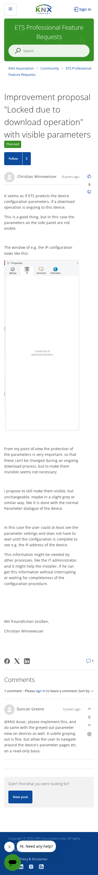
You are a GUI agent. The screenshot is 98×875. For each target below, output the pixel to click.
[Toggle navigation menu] (10, 9)
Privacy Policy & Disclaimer (28, 859)
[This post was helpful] (89, 176)
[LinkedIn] (27, 661)
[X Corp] (17, 661)
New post (20, 797)
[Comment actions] (89, 734)
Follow (13, 158)
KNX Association (21, 68)
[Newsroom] (41, 867)
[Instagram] (32, 867)
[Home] (44, 8)
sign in (40, 690)
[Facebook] (7, 661)
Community (50, 68)
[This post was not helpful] (89, 192)
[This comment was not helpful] (89, 725)
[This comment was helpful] (89, 708)
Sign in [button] (85, 9)
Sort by (84, 691)
